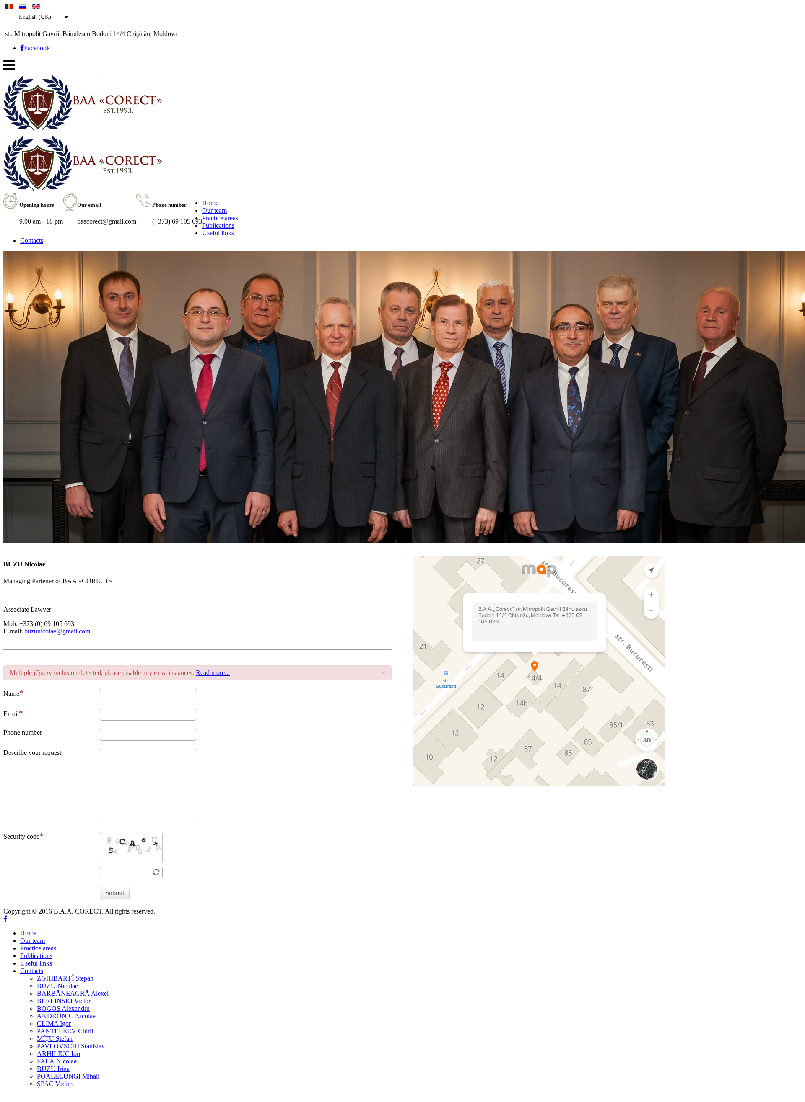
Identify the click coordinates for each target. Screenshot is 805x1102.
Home (210, 202)
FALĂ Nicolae (57, 1061)
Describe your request (32, 752)
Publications (218, 225)
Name (11, 693)
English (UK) (35, 17)
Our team (214, 210)
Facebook (37, 47)
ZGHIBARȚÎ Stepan (65, 978)
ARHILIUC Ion (58, 1053)
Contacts (31, 240)
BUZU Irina (53, 1068)
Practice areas (220, 217)
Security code (21, 836)
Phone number (22, 732)
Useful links (218, 233)
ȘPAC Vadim (55, 1083)
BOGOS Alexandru (63, 1008)
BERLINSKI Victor (64, 1000)
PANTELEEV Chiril (65, 1031)
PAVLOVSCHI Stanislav (71, 1046)
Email (11, 713)
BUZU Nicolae (57, 985)
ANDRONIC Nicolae (66, 1016)
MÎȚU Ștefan (55, 1038)
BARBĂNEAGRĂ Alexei (73, 993)
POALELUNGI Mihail (68, 1076)
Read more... (213, 672)
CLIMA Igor (54, 1023)
